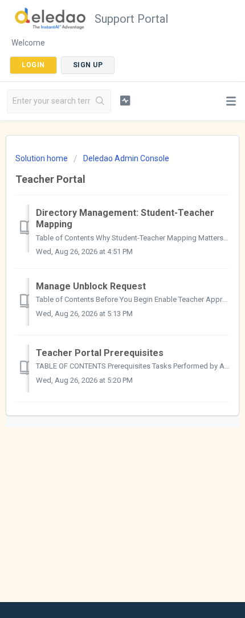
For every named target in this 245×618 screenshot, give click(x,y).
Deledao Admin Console (126, 158)
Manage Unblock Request (91, 286)
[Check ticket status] (125, 100)
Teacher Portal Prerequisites (100, 352)
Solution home (42, 158)
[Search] (100, 101)
